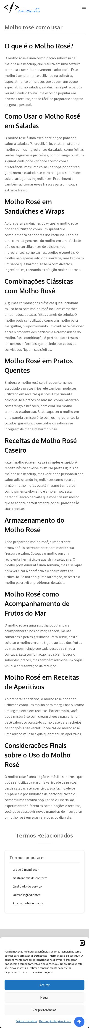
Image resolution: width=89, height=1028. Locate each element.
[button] (82, 942)
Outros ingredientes (27, 895)
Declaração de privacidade (55, 1021)
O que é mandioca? (26, 870)
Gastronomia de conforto (30, 878)
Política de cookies (26, 1021)
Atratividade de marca (28, 903)
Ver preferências (44, 1010)
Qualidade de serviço (27, 886)
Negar (44, 997)
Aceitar (44, 985)
